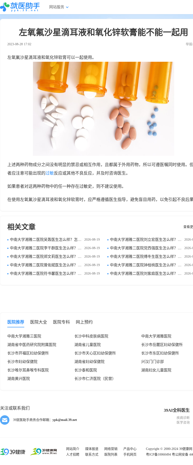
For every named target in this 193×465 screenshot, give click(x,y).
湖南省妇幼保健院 (89, 362)
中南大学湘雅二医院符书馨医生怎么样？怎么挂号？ (53, 274)
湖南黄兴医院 (18, 379)
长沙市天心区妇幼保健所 (95, 353)
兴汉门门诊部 (152, 362)
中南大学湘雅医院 (156, 336)
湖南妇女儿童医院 (156, 370)
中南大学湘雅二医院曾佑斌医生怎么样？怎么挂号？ (53, 265)
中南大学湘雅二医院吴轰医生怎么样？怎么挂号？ (51, 240)
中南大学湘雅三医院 (24, 336)
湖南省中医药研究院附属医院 (31, 345)
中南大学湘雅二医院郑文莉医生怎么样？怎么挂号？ (53, 257)
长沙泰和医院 (85, 370)
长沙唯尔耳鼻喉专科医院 (28, 370)
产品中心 (130, 449)
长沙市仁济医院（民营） (95, 379)
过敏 (49, 173)
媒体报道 (91, 449)
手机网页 (130, 454)
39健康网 (185, 449)
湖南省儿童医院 (87, 345)
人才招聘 (72, 454)
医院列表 (110, 454)
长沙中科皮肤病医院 (91, 336)
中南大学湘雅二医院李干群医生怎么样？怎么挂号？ (53, 248)
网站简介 (72, 449)
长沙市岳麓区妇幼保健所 (162, 345)
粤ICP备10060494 (158, 454)
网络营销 (110, 449)
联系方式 (91, 454)
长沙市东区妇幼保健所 (160, 353)
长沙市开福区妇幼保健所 (28, 353)
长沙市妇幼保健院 (22, 362)
